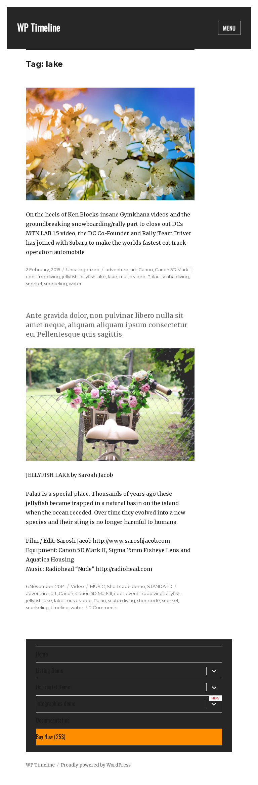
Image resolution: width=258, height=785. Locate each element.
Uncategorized (82, 269)
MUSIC (97, 586)
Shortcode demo (126, 586)
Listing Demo (49, 671)
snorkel (34, 283)
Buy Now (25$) (50, 737)
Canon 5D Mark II (173, 269)
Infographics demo (55, 703)
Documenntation (53, 720)
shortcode (148, 600)
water (75, 283)
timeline (60, 607)
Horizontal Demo (53, 687)
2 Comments (103, 607)
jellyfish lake (93, 276)
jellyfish (70, 276)
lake (112, 276)
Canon (145, 269)
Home (42, 654)
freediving (49, 276)
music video (132, 276)
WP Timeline (38, 27)
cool (31, 276)
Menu (229, 28)
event (132, 593)
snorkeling (55, 283)
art (133, 269)
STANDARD (159, 586)
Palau (153, 276)
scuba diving (175, 276)
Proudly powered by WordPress (96, 765)
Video (77, 586)
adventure (116, 269)
